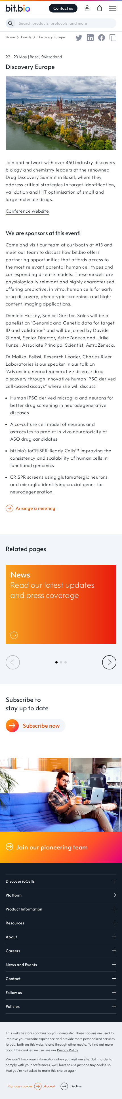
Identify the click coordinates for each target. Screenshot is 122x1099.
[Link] (15, 635)
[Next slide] (109, 662)
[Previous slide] (13, 662)
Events (26, 37)
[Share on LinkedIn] (90, 37)
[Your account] (87, 8)
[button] (56, 662)
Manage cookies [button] (19, 1086)
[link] (99, 8)
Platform (14, 895)
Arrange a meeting (35, 508)
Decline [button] (75, 1086)
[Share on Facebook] (101, 37)
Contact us (63, 8)
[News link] (61, 604)
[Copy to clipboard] (113, 37)
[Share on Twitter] (78, 37)
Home (10, 37)
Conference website (27, 211)
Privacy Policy (67, 1050)
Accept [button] (49, 1086)
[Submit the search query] (10, 23)
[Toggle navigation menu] (112, 8)
